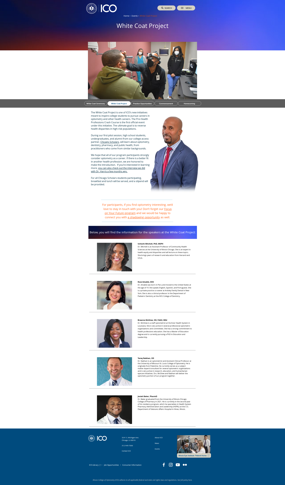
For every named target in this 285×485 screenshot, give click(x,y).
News (157, 443)
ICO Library (93, 465)
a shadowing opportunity (144, 217)
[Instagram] (170, 464)
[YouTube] (177, 464)
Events (157, 449)
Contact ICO (126, 451)
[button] (186, 7)
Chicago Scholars (109, 141)
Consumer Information (131, 465)
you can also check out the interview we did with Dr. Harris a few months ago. (118, 169)
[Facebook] (163, 464)
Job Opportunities (111, 465)
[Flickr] (184, 464)
